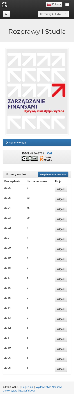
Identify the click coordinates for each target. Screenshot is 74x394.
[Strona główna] (5, 4)
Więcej (60, 189)
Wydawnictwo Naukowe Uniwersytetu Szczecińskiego (33, 388)
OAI (49, 153)
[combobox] (54, 4)
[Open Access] (46, 158)
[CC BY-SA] (30, 158)
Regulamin (27, 387)
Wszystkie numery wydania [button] (53, 174)
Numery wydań (17, 142)
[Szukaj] (6, 14)
